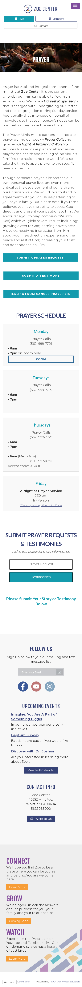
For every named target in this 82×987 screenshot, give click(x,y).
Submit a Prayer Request (40, 257)
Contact (43, 26)
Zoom (41, 359)
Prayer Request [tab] (41, 564)
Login (11, 982)
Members (58, 19)
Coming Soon (18, 921)
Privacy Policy (22, 981)
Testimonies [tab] (41, 577)
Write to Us (43, 819)
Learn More (17, 887)
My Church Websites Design (65, 981)
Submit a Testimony (41, 275)
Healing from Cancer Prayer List (41, 294)
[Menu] (75, 5)
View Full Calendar (41, 770)
